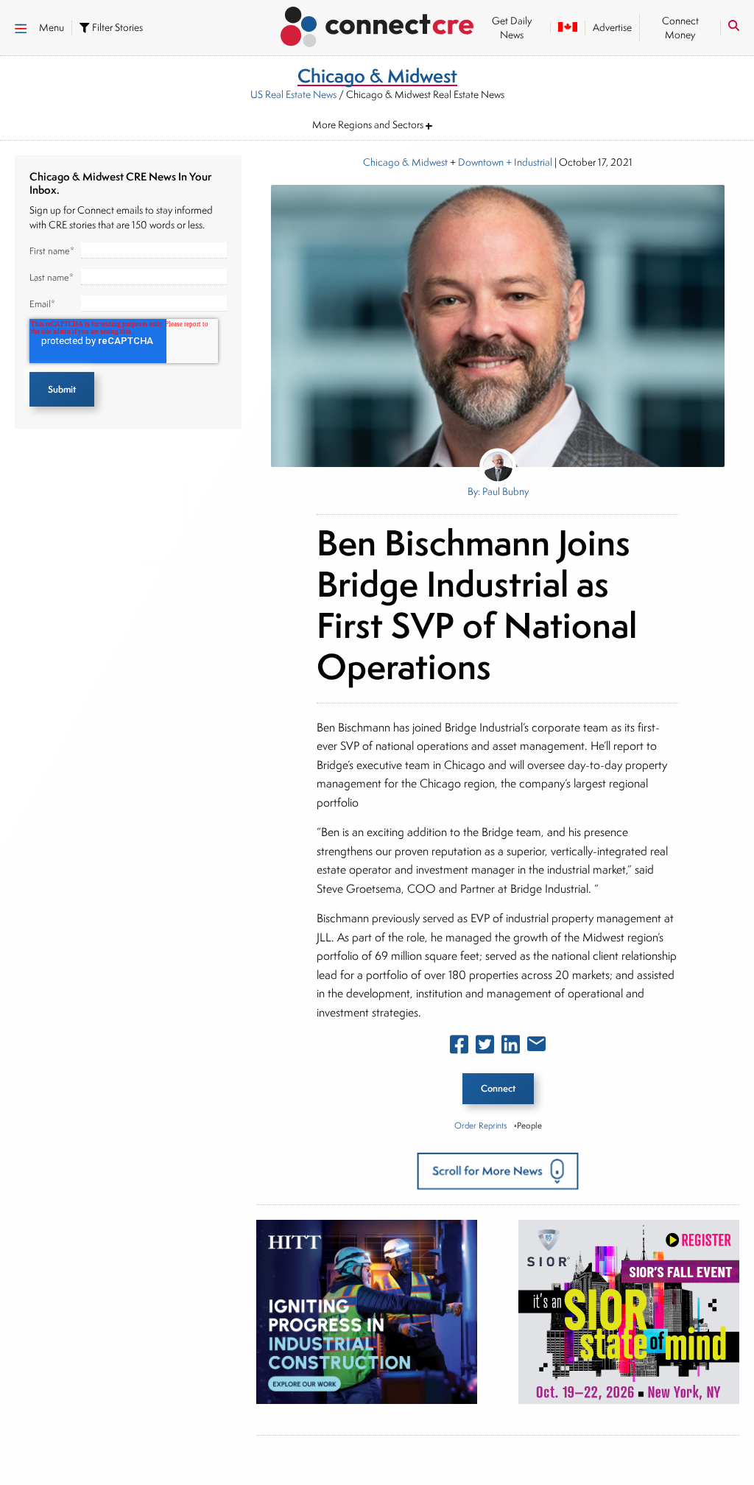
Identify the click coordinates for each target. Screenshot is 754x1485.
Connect (498, 1088)
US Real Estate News (293, 94)
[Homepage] (377, 24)
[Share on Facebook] (459, 1047)
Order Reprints (480, 1125)
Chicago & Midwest (405, 162)
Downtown (481, 162)
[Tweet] (485, 1047)
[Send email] (536, 1047)
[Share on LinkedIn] (510, 1047)
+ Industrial (528, 162)
